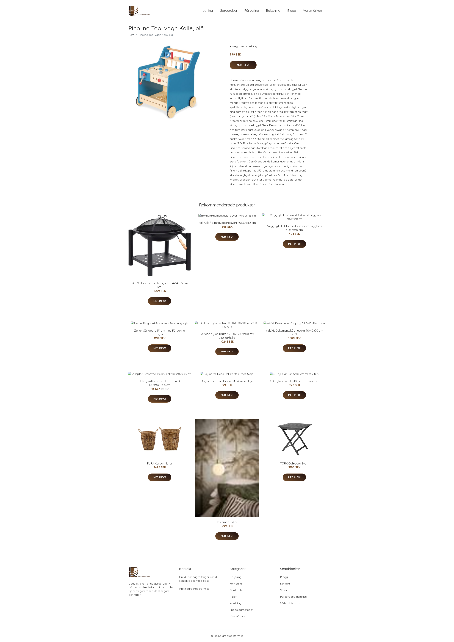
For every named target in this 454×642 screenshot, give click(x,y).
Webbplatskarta (290, 603)
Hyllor (233, 596)
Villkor (284, 590)
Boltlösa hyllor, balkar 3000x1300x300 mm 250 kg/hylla (227, 335)
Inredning (206, 11)
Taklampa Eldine (227, 522)
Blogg (291, 11)
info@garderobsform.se (194, 588)
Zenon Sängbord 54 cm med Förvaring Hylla (159, 332)
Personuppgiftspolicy (293, 596)
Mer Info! (243, 65)
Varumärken (312, 11)
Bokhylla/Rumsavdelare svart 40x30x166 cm (227, 223)
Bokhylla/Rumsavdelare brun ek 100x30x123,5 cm (160, 383)
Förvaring (251, 11)
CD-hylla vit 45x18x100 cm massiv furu (294, 381)
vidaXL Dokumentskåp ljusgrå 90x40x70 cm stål (294, 332)
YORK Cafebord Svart (294, 463)
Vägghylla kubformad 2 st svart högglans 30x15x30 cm (294, 228)
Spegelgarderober (241, 609)
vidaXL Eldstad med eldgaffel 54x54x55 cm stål (160, 285)
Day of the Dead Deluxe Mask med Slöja (227, 381)
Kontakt (285, 583)
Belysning (273, 11)
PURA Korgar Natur (159, 463)
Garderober (228, 11)
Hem (131, 35)
